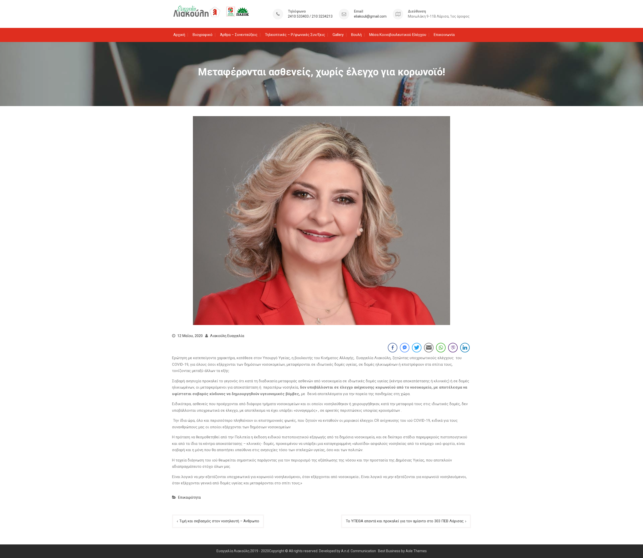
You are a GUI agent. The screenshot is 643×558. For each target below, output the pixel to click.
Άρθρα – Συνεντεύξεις (238, 34)
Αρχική (179, 34)
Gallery (338, 34)
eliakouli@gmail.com (370, 16)
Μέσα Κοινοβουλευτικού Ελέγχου (397, 34)
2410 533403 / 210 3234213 (310, 16)
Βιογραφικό (202, 34)
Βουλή (356, 34)
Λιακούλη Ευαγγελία (227, 336)
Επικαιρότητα (189, 497)
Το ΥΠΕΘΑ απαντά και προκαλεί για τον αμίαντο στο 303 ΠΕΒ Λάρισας (405, 521)
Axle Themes (416, 551)
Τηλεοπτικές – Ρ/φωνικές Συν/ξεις (295, 34)
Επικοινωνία (444, 34)
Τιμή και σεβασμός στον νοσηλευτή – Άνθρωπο (219, 521)
